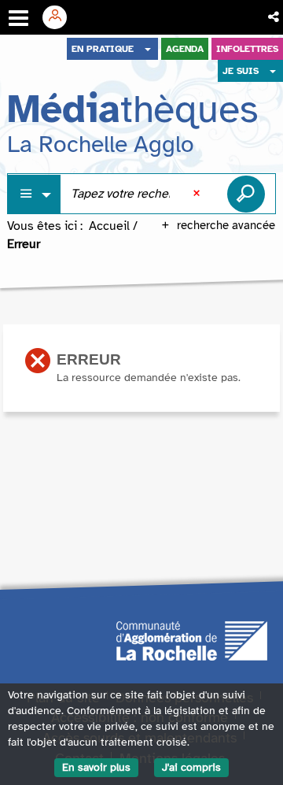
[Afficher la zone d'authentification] (60, 17)
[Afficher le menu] (18, 18)
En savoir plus (96, 767)
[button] (274, 17)
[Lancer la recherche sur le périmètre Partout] (246, 193)
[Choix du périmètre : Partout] (34, 194)
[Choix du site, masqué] (148, 49)
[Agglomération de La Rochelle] (191, 639)
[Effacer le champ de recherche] (198, 193)
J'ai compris (191, 767)
